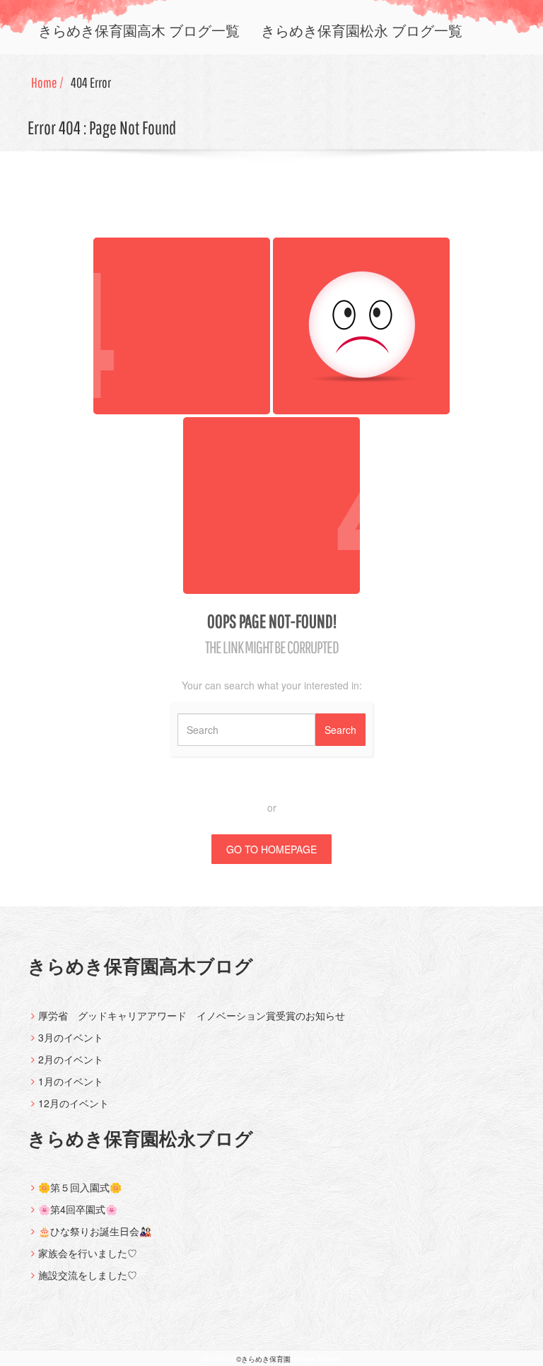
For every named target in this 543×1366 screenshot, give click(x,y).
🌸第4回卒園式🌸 (77, 1209)
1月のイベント (70, 1081)
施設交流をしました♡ (87, 1275)
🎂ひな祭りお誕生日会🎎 (94, 1231)
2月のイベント (70, 1059)
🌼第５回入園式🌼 (80, 1187)
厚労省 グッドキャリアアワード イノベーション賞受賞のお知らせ (191, 1015)
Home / (47, 82)
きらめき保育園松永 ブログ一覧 (361, 31)
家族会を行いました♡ (87, 1253)
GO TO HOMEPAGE (271, 849)
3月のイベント (70, 1037)
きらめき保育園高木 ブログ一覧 (139, 31)
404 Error (91, 82)
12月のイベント (73, 1103)
